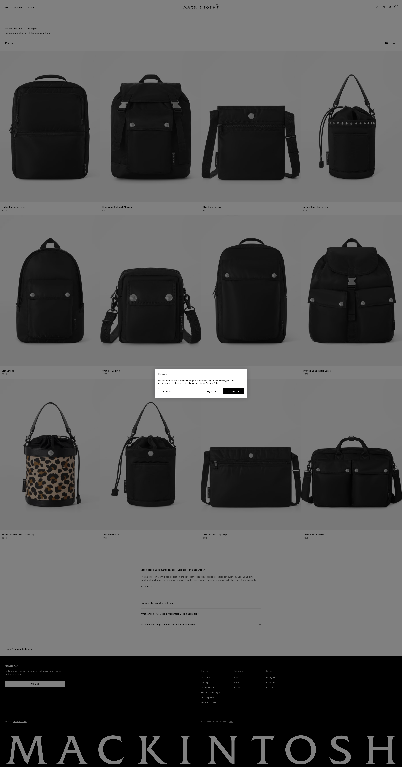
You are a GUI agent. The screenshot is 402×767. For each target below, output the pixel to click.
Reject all (211, 391)
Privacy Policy (212, 383)
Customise (168, 391)
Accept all (233, 391)
